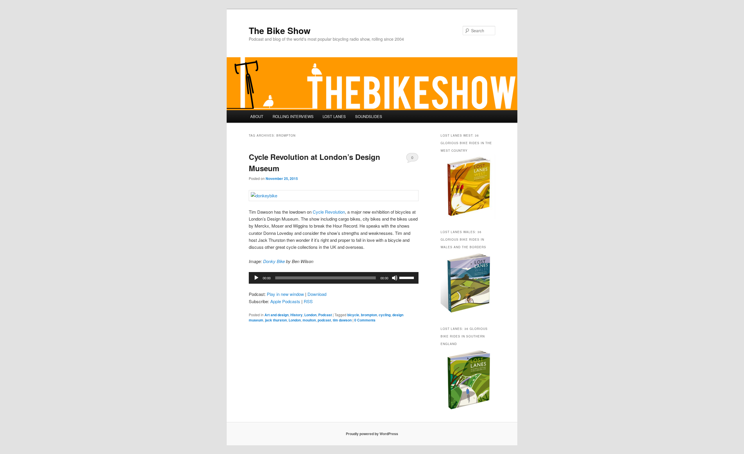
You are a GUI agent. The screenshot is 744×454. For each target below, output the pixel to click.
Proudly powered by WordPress (372, 433)
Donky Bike (274, 261)
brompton (369, 314)
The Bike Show (279, 30)
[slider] (407, 277)
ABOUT (256, 116)
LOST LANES (334, 116)
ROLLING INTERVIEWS (293, 116)
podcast (324, 320)
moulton (309, 320)
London (310, 314)
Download (316, 294)
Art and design (276, 314)
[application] (334, 278)
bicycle (353, 314)
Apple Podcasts (285, 301)
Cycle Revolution (329, 212)
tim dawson (342, 320)
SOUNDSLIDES (368, 116)
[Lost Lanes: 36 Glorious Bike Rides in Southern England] (468, 411)
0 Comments (412, 159)
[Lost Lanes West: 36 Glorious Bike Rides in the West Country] (468, 217)
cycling (385, 314)
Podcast (325, 314)
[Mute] (395, 278)
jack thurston (276, 320)
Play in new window (285, 294)
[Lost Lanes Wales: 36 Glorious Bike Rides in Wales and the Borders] (468, 314)
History (296, 314)
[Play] (256, 278)
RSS (308, 301)
